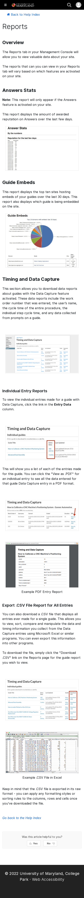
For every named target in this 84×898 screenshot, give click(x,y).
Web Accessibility (48, 879)
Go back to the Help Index (21, 818)
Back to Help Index (25, 14)
